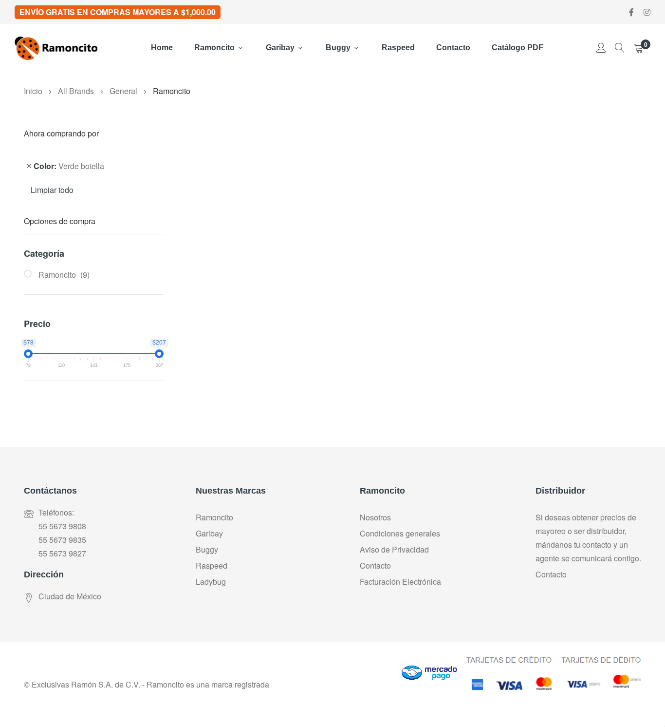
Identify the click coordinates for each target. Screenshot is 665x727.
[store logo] (56, 48)
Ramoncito (214, 47)
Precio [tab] (37, 323)
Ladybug (211, 581)
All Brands (77, 90)
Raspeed (398, 47)
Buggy (338, 47)
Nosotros (375, 517)
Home (162, 47)
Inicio (34, 90)
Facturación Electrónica (400, 581)
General (124, 90)
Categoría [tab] (44, 253)
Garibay (280, 47)
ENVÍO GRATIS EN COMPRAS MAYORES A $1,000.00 (117, 12)
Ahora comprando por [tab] (61, 134)
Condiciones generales (400, 533)
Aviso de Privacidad (394, 549)
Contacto (453, 47)
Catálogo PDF (517, 47)
